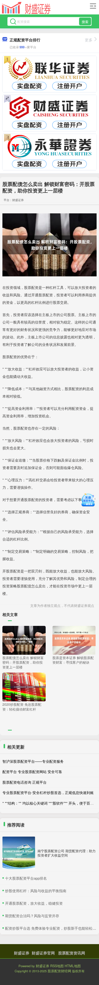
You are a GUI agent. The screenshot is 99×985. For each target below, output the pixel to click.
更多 (89, 40)
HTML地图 (73, 965)
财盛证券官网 (43, 953)
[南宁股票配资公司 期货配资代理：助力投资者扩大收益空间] (18, 853)
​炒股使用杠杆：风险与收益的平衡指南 (35, 890)
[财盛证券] (26, 8)
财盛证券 (21, 953)
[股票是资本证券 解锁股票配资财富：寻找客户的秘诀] (74, 639)
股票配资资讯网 (71, 953)
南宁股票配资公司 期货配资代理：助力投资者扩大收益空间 (66, 853)
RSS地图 (57, 965)
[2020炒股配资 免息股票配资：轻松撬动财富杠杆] (24, 686)
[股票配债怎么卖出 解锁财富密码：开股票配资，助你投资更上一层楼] (24, 639)
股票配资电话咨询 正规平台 (24, 782)
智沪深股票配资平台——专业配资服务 (33, 761)
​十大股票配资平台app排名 (26, 878)
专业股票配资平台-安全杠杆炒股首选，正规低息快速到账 (48, 792)
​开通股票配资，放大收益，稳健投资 (34, 903)
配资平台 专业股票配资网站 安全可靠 (32, 771)
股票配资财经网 (59, 970)
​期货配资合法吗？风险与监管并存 (32, 915)
